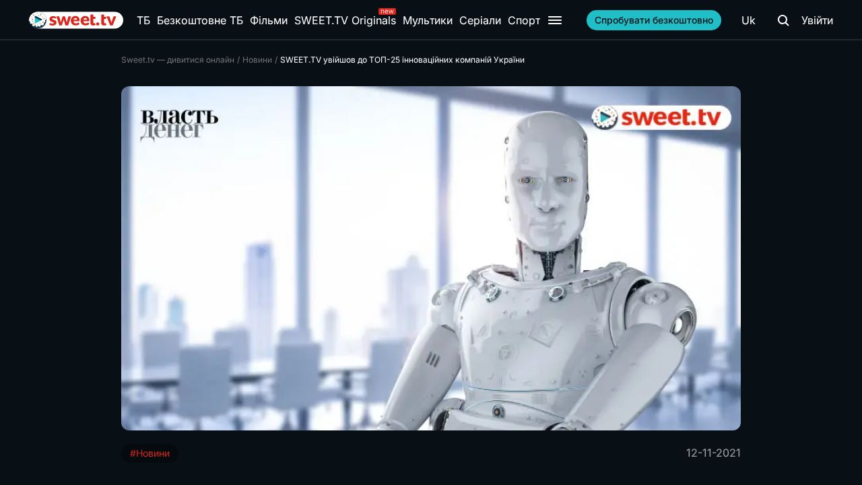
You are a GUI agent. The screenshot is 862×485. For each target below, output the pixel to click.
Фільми (269, 20)
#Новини (150, 453)
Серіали (480, 20)
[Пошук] (783, 20)
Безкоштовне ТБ (200, 20)
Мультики (428, 20)
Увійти (817, 20)
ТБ (143, 20)
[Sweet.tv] (76, 20)
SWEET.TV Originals (345, 20)
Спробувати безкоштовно (654, 20)
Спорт (524, 20)
